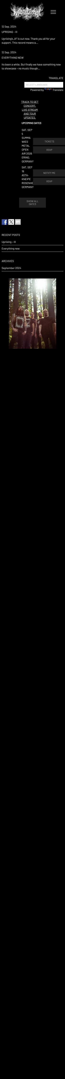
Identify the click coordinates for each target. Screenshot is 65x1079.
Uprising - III (9, 31)
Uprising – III (9, 241)
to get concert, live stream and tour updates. (29, 109)
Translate (58, 89)
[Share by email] (18, 222)
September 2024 (11, 268)
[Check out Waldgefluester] (11, 222)
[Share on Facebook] (4, 222)
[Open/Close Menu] (53, 12)
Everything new (12, 57)
